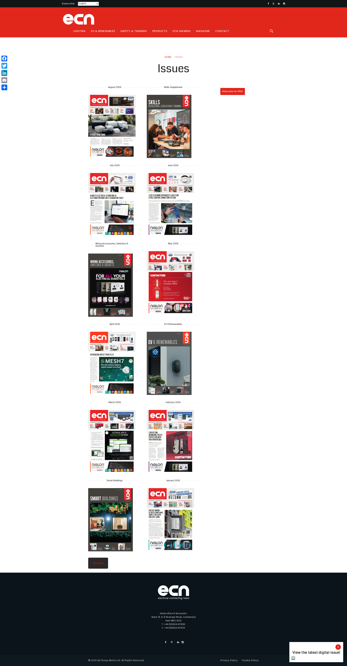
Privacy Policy (229, 660)
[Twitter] (4, 65)
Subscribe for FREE (232, 91)
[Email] (4, 80)
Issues (179, 57)
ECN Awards (182, 31)
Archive (98, 563)
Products (159, 31)
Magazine (203, 31)
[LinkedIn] (4, 73)
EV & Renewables (103, 31)
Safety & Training (134, 31)
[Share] (4, 87)
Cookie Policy (250, 660)
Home (168, 57)
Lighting (79, 31)
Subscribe (68, 3)
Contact (222, 31)
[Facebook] (4, 58)
